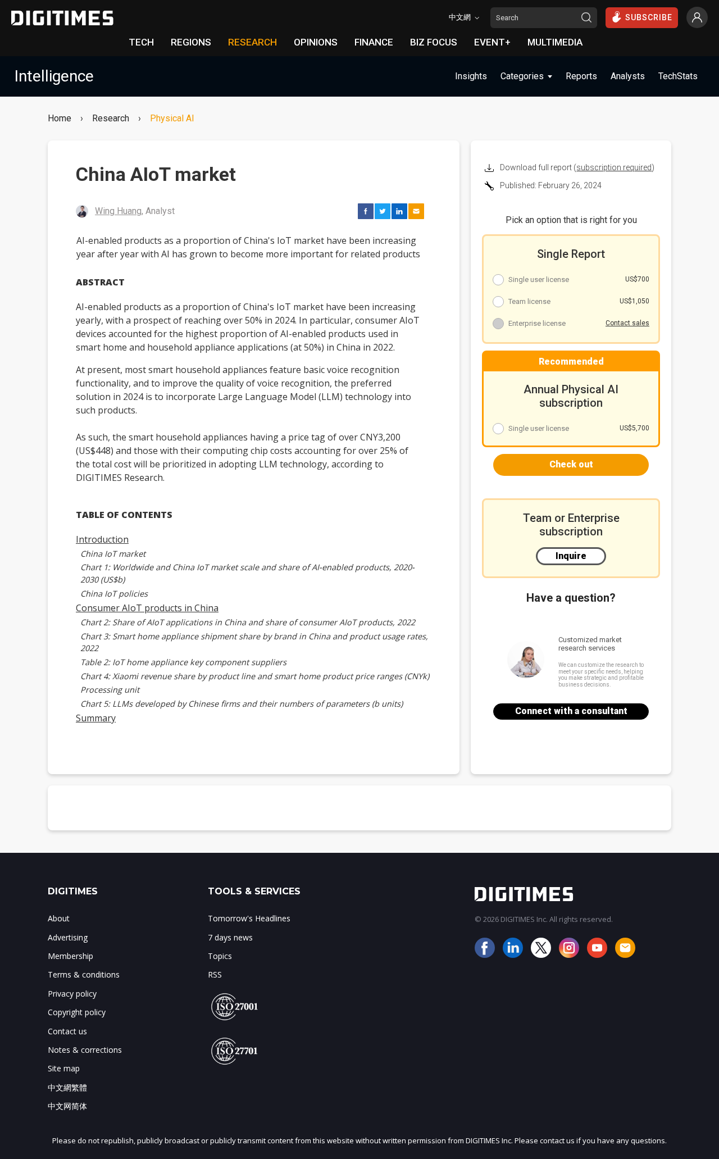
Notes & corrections (85, 1049)
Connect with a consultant (571, 711)
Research (110, 118)
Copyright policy (77, 1012)
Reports (581, 76)
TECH (141, 42)
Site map (64, 1068)
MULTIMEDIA (555, 42)
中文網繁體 (67, 1087)
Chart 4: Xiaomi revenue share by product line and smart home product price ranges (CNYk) (254, 676)
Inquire (571, 556)
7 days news (230, 937)
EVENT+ (492, 42)
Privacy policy (72, 993)
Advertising (68, 937)
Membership (70, 956)
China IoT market (112, 553)
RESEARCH (252, 42)
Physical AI (172, 118)
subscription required (614, 167)
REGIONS (191, 42)
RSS (215, 974)
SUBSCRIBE (648, 17)
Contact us (67, 1031)
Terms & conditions (84, 974)
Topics (220, 956)
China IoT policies (114, 593)
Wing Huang (118, 211)
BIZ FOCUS (433, 42)
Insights (471, 76)
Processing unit (109, 689)
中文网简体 (67, 1106)
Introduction (102, 539)
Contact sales (627, 323)
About (59, 918)
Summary (96, 718)
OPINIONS (316, 42)
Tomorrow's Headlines (249, 918)
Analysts (628, 76)
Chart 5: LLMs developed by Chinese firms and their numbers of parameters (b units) (241, 703)
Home (59, 118)
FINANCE (373, 42)
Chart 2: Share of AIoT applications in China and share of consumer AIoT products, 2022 (247, 622)
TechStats (678, 76)
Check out (571, 464)
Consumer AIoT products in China (147, 608)
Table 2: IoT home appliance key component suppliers (183, 662)
